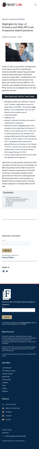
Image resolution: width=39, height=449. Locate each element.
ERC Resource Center (9, 371)
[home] (12, 4)
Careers (4, 388)
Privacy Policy (6, 430)
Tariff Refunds (6, 368)
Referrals (5, 391)
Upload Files (6, 376)
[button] (35, 4)
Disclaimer (5, 432)
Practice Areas (6, 379)
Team (3, 385)
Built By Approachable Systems (15, 436)
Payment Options (7, 373)
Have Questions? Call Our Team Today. (19, 96)
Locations (5, 382)
